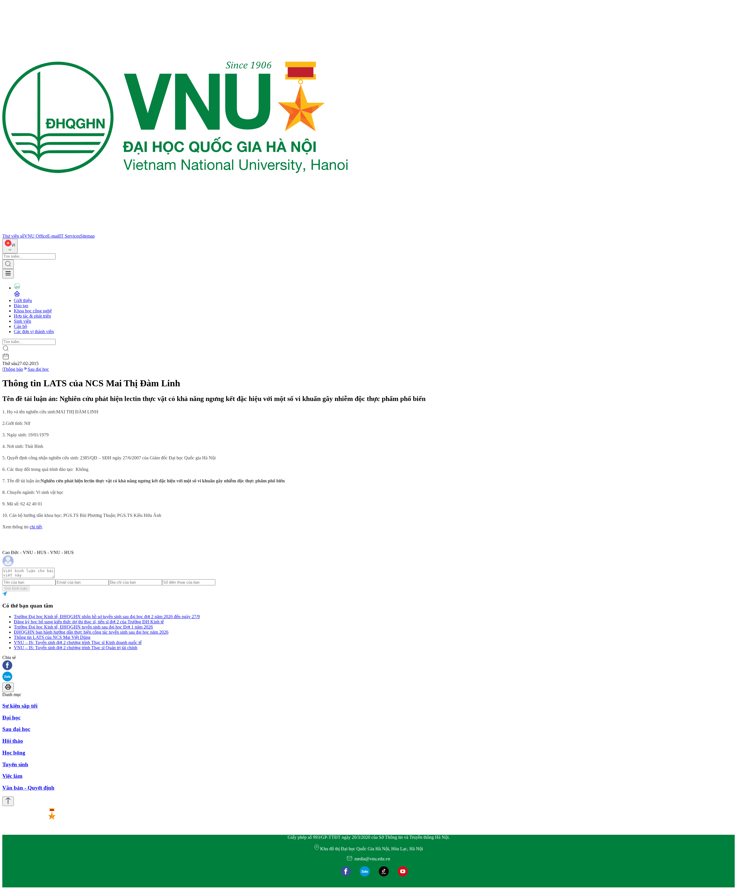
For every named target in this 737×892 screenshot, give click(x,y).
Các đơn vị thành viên (34, 331)
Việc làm (12, 776)
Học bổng (13, 753)
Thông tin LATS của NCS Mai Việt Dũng (52, 637)
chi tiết (36, 526)
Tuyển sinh (15, 764)
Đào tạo (21, 305)
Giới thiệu (23, 300)
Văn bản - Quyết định (28, 788)
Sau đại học (38, 369)
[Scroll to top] (8, 801)
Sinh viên (22, 321)
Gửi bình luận (16, 588)
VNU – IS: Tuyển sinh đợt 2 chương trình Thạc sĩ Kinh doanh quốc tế (78, 642)
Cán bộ (20, 326)
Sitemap (87, 236)
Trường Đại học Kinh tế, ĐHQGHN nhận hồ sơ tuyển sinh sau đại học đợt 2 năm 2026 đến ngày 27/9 (107, 616)
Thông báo (13, 369)
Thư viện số (13, 236)
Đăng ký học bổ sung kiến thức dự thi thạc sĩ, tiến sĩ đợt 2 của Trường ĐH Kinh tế (89, 621)
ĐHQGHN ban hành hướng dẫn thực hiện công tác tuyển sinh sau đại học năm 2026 (91, 632)
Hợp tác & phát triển (32, 316)
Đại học (11, 718)
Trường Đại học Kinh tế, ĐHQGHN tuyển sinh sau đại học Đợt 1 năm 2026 (83, 626)
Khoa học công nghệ (33, 310)
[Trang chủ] (175, 230)
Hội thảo (12, 741)
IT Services (69, 236)
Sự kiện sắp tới (19, 706)
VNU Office (35, 236)
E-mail (53, 236)
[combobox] (10, 246)
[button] (368, 665)
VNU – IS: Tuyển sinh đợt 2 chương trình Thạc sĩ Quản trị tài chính (75, 647)
